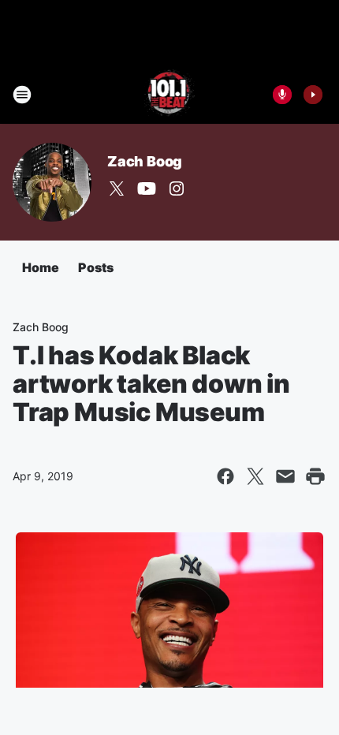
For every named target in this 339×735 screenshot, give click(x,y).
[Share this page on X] (255, 476)
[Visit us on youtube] (146, 188)
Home (40, 267)
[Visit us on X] (116, 188)
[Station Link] (170, 94)
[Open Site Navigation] (22, 94)
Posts (96, 267)
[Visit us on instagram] (176, 188)
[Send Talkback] (282, 94)
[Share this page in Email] (285, 476)
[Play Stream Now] (313, 94)
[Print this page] (315, 476)
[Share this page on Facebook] (225, 476)
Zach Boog (144, 161)
